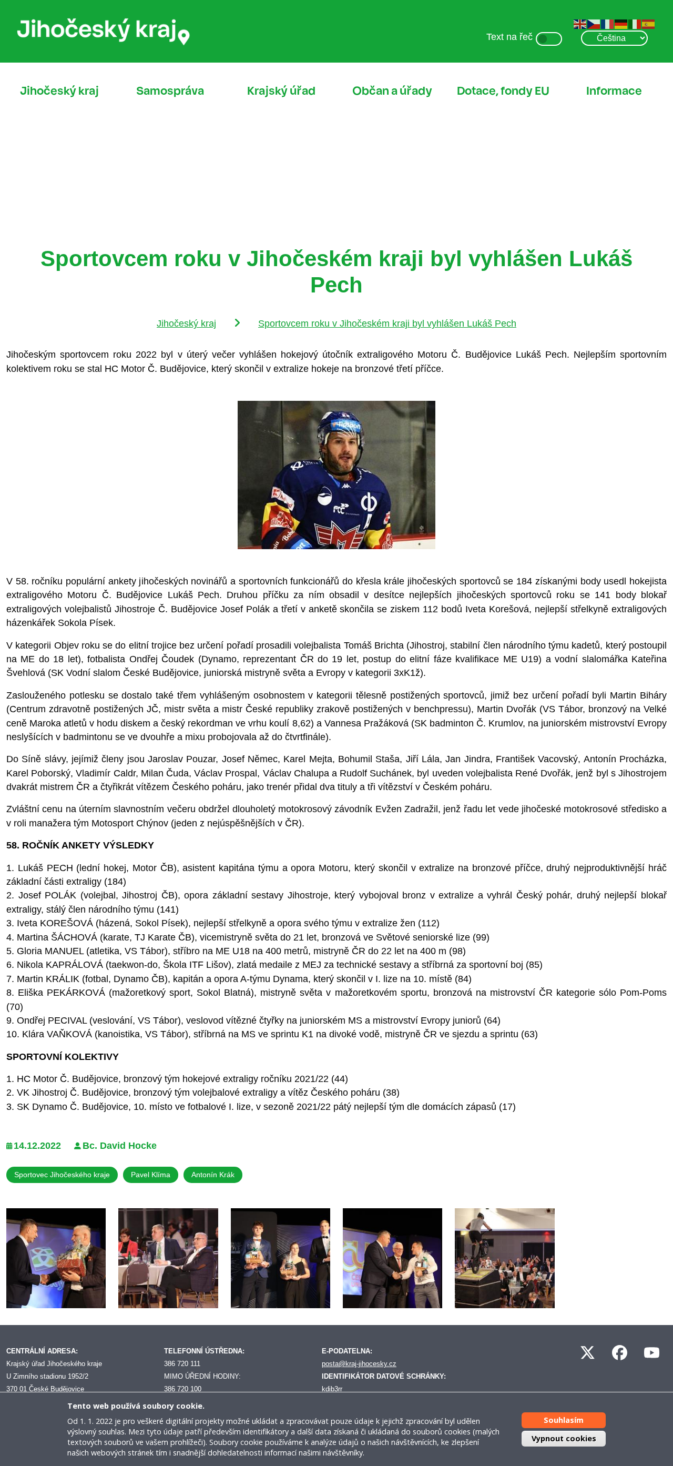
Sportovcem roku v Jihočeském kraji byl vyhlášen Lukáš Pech (387, 323)
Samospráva (170, 91)
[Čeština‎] (594, 23)
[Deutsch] (621, 23)
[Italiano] (635, 23)
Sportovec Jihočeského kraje (62, 1174)
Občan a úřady (392, 91)
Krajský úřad (281, 91)
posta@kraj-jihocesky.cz (359, 1364)
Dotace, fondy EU (503, 91)
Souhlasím (564, 1420)
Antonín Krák (212, 1174)
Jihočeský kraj (59, 91)
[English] (580, 23)
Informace (614, 91)
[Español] (649, 23)
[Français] (608, 23)
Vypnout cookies (564, 1438)
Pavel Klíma (150, 1174)
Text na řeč (509, 37)
